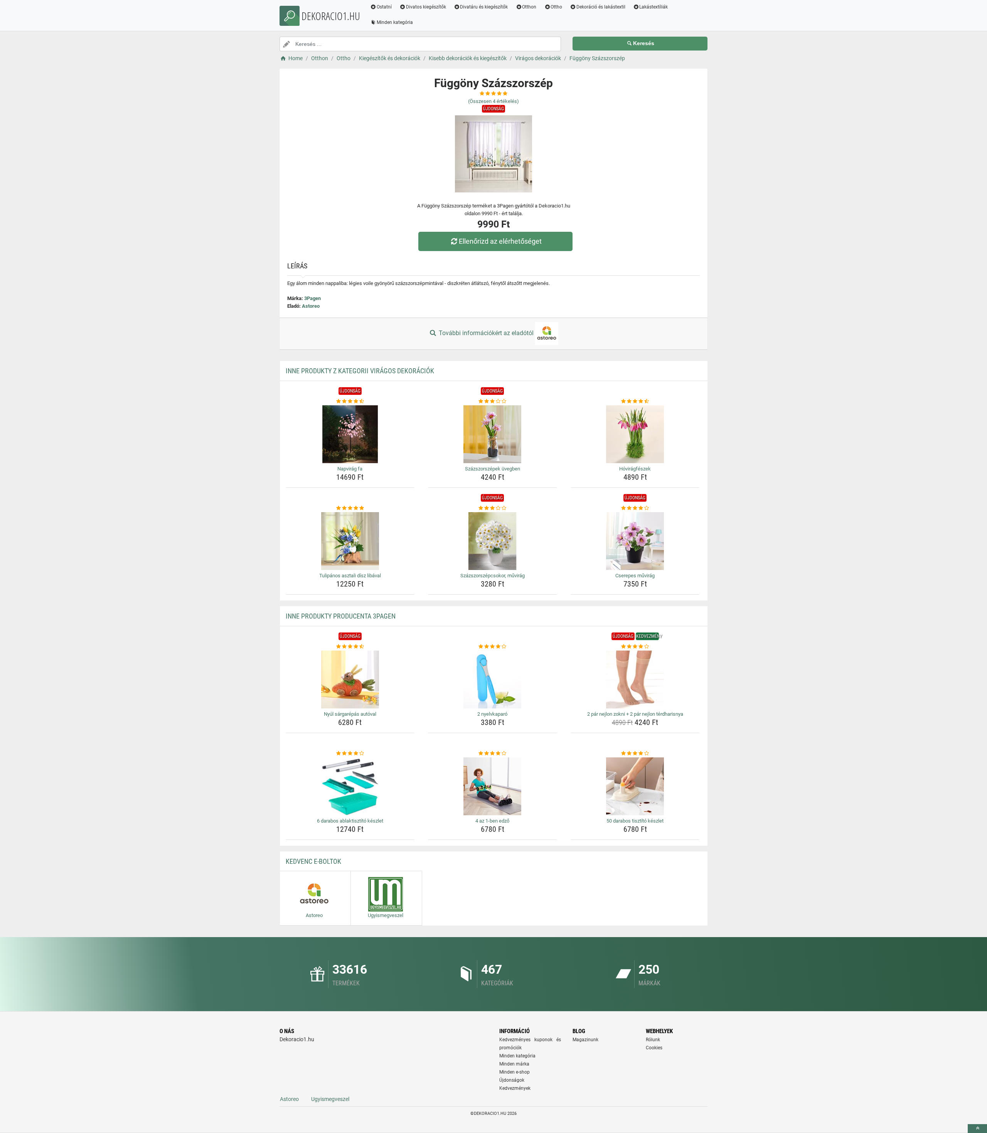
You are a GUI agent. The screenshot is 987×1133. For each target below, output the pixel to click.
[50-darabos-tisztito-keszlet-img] (635, 786)
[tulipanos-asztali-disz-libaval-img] (350, 541)
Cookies (654, 1047)
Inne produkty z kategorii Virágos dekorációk (360, 371)
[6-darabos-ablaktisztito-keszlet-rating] (350, 753)
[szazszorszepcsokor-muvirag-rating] (492, 508)
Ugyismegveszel (330, 1099)
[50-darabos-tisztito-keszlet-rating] (635, 753)
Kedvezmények (515, 1088)
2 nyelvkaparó (492, 714)
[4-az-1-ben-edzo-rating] (492, 753)
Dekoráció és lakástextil (600, 7)
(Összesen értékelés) (493, 101)
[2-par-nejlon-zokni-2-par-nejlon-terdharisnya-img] (635, 679)
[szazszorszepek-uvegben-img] (492, 434)
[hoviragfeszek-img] (635, 434)
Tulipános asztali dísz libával (350, 575)
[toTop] (977, 1128)
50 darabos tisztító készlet (635, 821)
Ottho (556, 7)
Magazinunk (585, 1039)
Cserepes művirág (635, 575)
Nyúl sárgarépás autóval (350, 714)
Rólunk (653, 1039)
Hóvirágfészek (635, 469)
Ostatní (384, 7)
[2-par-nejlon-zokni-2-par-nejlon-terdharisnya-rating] (635, 647)
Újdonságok (511, 1080)
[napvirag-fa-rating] (350, 401)
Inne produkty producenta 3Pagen (341, 616)
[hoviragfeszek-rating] (635, 401)
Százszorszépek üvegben (492, 469)
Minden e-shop (514, 1072)
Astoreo (311, 306)
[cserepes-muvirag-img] (635, 541)
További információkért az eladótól (486, 333)
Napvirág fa (349, 469)
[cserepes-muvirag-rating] (635, 508)
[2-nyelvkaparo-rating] (492, 647)
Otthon (529, 7)
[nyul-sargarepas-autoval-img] (350, 679)
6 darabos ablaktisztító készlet (350, 821)
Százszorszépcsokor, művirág (492, 575)
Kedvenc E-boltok (313, 861)
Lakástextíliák (653, 7)
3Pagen (312, 298)
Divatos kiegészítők (426, 7)
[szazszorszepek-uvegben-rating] (492, 401)
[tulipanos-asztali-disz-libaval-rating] (350, 508)
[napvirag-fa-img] (350, 434)
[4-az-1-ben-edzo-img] (492, 786)
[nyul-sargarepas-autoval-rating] (350, 647)
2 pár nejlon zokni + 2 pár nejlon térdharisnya (635, 714)
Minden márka (514, 1064)
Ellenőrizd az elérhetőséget (500, 241)
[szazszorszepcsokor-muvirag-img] (492, 541)
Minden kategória (395, 22)
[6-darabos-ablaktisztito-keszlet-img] (350, 786)
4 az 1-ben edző (492, 821)
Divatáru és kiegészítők (484, 7)
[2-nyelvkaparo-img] (492, 679)
